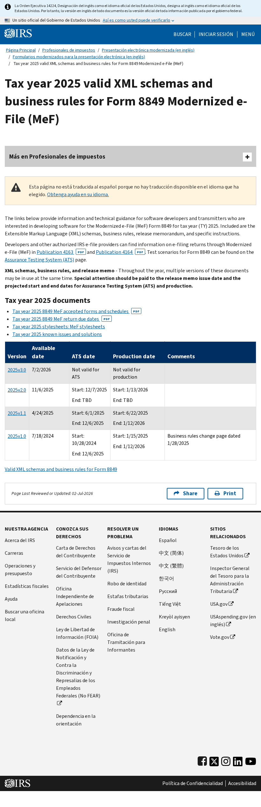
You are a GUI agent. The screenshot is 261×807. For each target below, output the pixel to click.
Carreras (14, 553)
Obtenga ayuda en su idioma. (78, 194)
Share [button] (190, 493)
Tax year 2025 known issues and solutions (57, 334)
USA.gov (219, 604)
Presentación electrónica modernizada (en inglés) (148, 50)
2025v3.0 (17, 370)
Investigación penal (128, 621)
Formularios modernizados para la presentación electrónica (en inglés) (79, 57)
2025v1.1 (17, 413)
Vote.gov (219, 637)
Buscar (182, 34)
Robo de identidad (126, 583)
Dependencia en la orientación (75, 720)
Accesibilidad (242, 783)
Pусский (168, 591)
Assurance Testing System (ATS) (39, 259)
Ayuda (11, 599)
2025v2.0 (17, 390)
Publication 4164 (119, 252)
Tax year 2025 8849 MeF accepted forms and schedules (75, 311)
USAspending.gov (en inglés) (233, 620)
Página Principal (21, 50)
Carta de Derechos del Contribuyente (75, 552)
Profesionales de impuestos (68, 50)
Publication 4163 (60, 252)
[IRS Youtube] (250, 760)
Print (229, 493)
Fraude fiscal (121, 609)
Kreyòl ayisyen (174, 616)
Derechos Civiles (73, 616)
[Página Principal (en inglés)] (18, 33)
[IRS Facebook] (202, 760)
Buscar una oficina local (24, 615)
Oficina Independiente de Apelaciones (75, 596)
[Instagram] (225, 760)
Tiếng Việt (170, 604)
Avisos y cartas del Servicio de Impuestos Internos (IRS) (129, 559)
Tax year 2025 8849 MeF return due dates (61, 319)
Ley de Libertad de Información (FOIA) (77, 633)
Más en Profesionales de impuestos (57, 157)
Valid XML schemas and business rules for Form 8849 (61, 469)
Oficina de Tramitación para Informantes (126, 642)
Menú (248, 34)
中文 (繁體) (171, 565)
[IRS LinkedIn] (238, 760)
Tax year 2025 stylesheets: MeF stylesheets (58, 326)
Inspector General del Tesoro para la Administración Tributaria (230, 580)
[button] (216, 34)
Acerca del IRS (20, 540)
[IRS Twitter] (214, 760)
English (167, 629)
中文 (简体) (171, 553)
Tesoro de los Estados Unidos (226, 552)
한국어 (166, 578)
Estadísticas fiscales (27, 586)
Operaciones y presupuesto (20, 569)
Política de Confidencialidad (192, 783)
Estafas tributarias (127, 596)
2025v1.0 (17, 436)
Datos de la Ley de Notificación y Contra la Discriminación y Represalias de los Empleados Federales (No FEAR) (78, 672)
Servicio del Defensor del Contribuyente (79, 572)
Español (168, 540)
